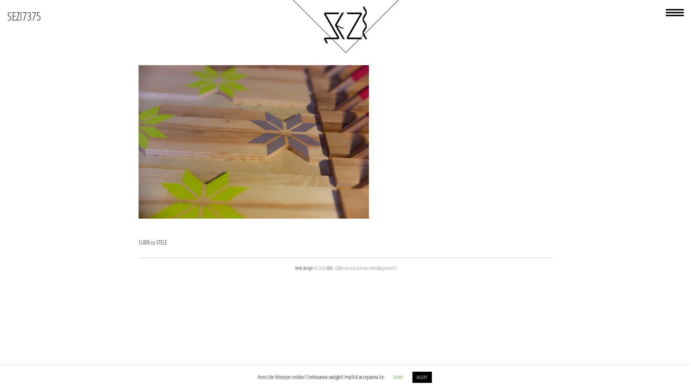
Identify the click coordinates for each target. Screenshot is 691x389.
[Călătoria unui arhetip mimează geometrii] (345, 52)
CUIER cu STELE (153, 242)
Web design (304, 268)
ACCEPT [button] (422, 377)
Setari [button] (398, 376)
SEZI (329, 268)
